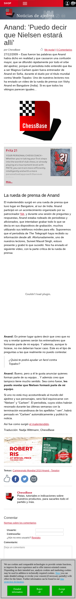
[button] (25, 3)
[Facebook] (15, 478)
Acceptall (61, 590)
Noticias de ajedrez (36, 15)
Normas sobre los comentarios (20, 523)
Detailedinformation (17, 590)
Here (58, 573)
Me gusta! (49, 49)
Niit (22, 213)
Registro (36, 537)
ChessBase (24, 492)
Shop (7, 3)
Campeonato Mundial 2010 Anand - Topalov (36, 470)
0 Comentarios (64, 49)
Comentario (10, 542)
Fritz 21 (11, 150)
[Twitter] (24, 478)
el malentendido (39, 424)
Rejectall (39, 590)
